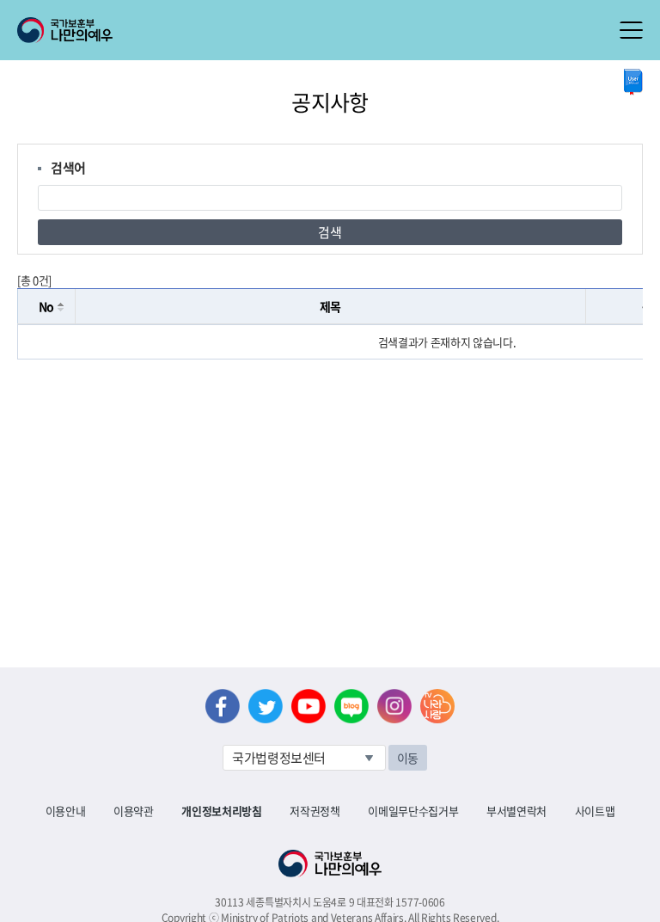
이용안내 (66, 810)
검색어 (68, 167)
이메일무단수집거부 (413, 810)
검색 (329, 232)
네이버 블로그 (351, 706)
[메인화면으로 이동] (65, 28)
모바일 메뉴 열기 (631, 30)
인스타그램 (394, 706)
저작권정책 (314, 810)
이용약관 (133, 810)
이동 (408, 757)
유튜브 (308, 706)
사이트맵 (595, 810)
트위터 (265, 706)
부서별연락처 (516, 810)
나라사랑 (437, 706)
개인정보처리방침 (221, 810)
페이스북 (222, 706)
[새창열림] (633, 82)
